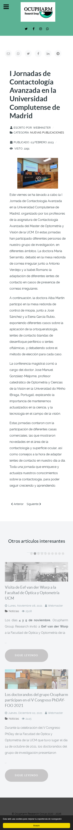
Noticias (14, 611)
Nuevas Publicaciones (47, 132)
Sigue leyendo (26, 655)
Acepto (36, 825)
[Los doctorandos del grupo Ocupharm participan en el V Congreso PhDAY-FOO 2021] (36, 679)
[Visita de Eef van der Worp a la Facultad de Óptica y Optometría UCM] (36, 572)
